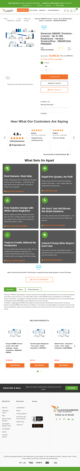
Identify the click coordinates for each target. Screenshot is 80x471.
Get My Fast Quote (50, 190)
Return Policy (20, 421)
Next (75, 346)
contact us (26, 5)
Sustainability (6, 429)
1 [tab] (38, 371)
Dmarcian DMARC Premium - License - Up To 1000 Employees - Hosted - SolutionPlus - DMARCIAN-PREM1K (14, 348)
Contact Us (19, 424)
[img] (17, 138)
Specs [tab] (21, 289)
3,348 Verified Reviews (17, 141)
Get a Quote (33, 10)
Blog (3, 415)
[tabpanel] (15, 347)
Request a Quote (54, 83)
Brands (18, 410)
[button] (38, 409)
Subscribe (72, 388)
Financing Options (21, 413)
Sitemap (64, 456)
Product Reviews (33, 289)
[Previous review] (5, 137)
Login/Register (20, 407)
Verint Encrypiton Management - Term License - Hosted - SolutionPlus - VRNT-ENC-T (39, 346)
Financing (48, 5)
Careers (4, 432)
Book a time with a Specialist (16, 226)
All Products (22, 10)
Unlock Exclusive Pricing (53, 260)
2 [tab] (41, 371)
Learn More (58, 59)
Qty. (46, 66)
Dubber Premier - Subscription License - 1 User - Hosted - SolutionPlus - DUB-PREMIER (63, 346)
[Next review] (74, 137)
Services (42, 10)
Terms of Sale (72, 456)
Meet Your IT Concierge (15, 191)
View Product (15, 365)
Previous (3, 346)
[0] (74, 11)
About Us (40, 5)
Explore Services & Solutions (54, 225)
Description (10, 289)
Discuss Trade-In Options (15, 260)
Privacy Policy (26, 458)
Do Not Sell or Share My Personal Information (45, 458)
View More (44, 113)
